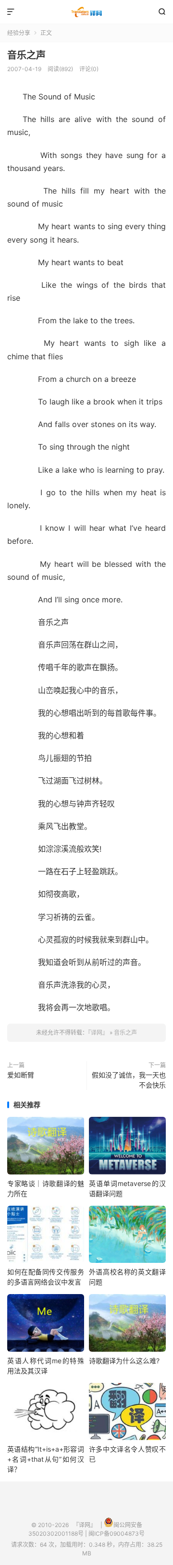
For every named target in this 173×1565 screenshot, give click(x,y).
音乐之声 (26, 55)
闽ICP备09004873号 (116, 1533)
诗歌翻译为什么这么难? (124, 1361)
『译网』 (86, 12)
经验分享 (18, 33)
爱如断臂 (20, 1075)
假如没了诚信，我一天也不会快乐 (129, 1080)
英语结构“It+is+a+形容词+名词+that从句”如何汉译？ (45, 1459)
